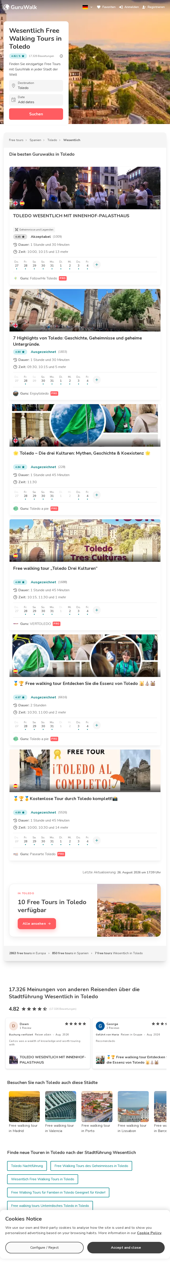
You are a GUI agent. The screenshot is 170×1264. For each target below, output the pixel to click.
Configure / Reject (44, 1247)
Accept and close (126, 1247)
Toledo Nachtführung (27, 1165)
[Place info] (61, 56)
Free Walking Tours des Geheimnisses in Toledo (91, 1165)
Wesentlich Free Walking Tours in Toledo (42, 1179)
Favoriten (109, 7)
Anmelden (131, 7)
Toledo (52, 140)
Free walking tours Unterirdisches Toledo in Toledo (50, 1205)
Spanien (35, 140)
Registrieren (156, 7)
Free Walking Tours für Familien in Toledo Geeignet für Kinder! (58, 1192)
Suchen (36, 114)
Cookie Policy (149, 1233)
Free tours (16, 140)
